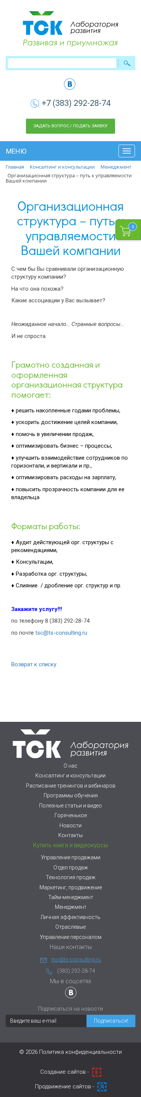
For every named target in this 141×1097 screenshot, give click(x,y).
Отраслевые (70, 927)
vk (70, 84)
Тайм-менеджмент (70, 897)
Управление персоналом (71, 937)
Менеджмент (70, 907)
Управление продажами (70, 857)
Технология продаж (71, 877)
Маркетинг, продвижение (70, 887)
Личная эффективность (70, 917)
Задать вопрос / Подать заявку (70, 126)
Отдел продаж (70, 868)
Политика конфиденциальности (80, 1052)
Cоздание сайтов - (65, 1071)
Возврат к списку (33, 664)
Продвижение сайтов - (65, 1086)
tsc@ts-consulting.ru (61, 632)
